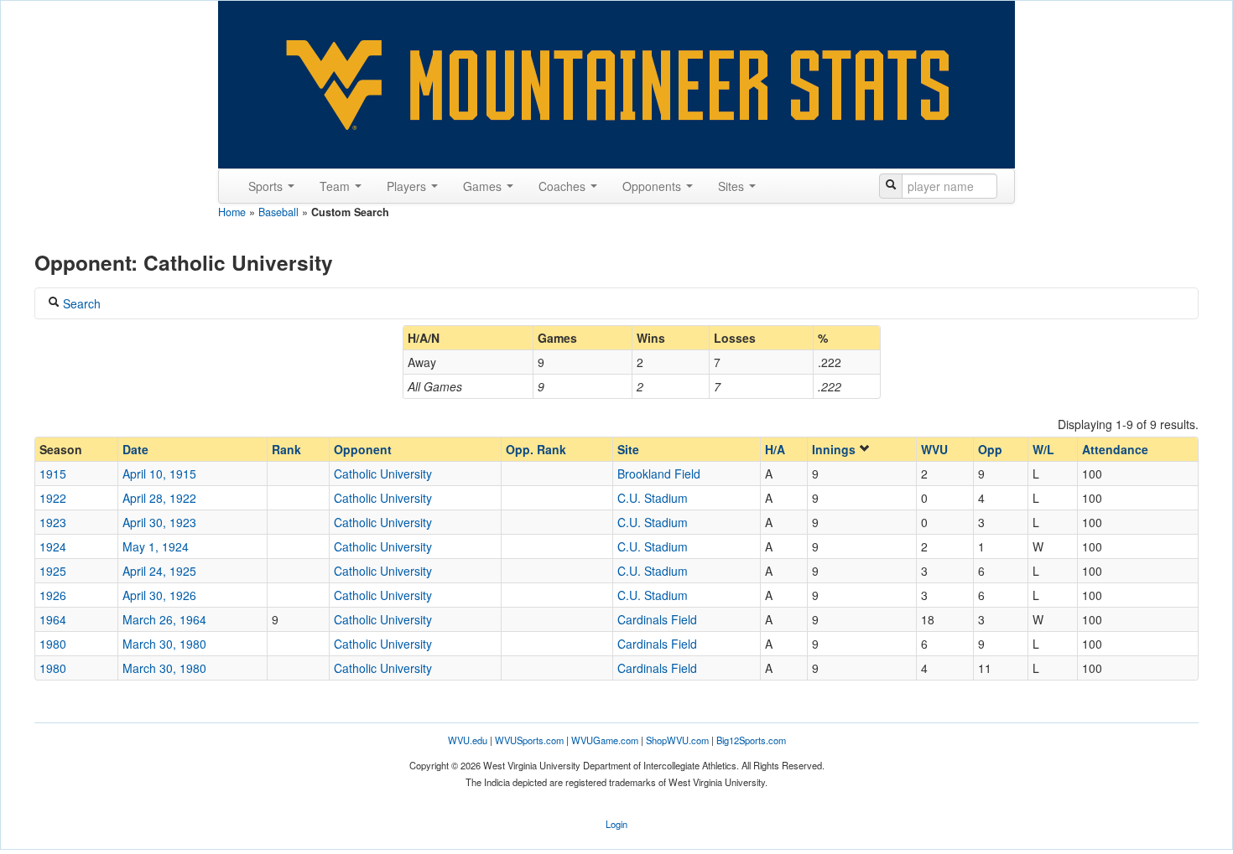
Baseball (278, 212)
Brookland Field (658, 473)
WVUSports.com (529, 740)
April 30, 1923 (159, 522)
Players (408, 186)
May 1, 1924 (155, 546)
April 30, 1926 (159, 595)
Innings (835, 449)
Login (616, 824)
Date (135, 449)
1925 (52, 570)
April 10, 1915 (159, 473)
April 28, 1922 (159, 497)
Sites (732, 186)
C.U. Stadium (652, 497)
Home (232, 212)
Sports (267, 186)
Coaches (563, 186)
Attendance (1115, 449)
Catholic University (383, 473)
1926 (52, 595)
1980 (52, 643)
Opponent (363, 449)
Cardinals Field (657, 619)
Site (628, 449)
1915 (52, 473)
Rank (286, 449)
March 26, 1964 (164, 619)
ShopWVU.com (677, 740)
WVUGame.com (604, 740)
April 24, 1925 (159, 570)
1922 (52, 497)
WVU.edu (467, 740)
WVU (934, 449)
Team (336, 186)
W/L (1043, 449)
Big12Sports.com (751, 740)
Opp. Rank (536, 449)
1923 (52, 522)
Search (80, 303)
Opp (990, 449)
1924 (52, 546)
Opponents (653, 186)
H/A (775, 449)
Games (484, 186)
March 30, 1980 (164, 643)
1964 (52, 619)
